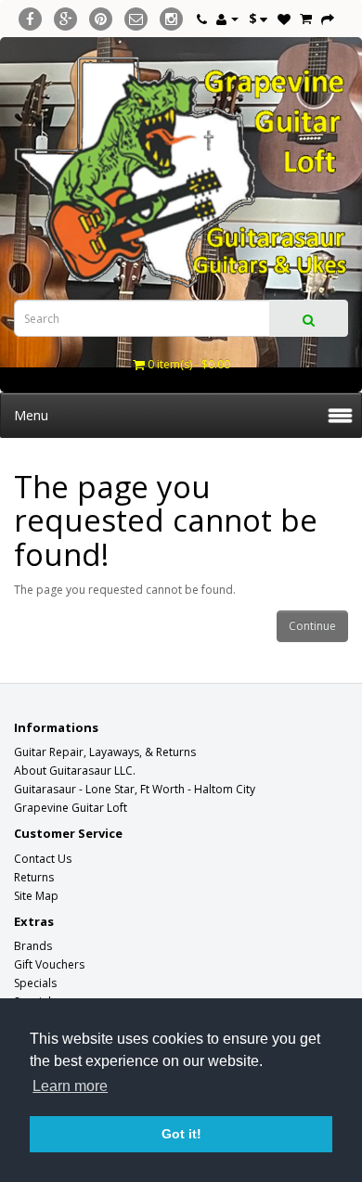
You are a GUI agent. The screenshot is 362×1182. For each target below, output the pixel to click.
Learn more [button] (70, 1086)
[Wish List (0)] (284, 18)
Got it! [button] (181, 1133)
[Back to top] (301, 1121)
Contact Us (42, 859)
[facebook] (30, 16)
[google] (65, 16)
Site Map (36, 896)
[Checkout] (327, 18)
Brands (33, 946)
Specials (35, 983)
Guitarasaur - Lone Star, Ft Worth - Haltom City (134, 789)
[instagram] (171, 16)
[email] (136, 16)
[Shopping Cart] (306, 18)
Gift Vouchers (49, 964)
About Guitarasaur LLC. (75, 770)
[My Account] (227, 18)
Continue (312, 626)
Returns (34, 877)
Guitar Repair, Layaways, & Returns (105, 752)
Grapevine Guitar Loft (70, 808)
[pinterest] (100, 16)
